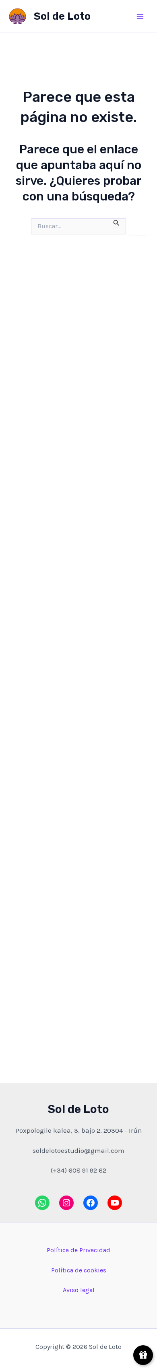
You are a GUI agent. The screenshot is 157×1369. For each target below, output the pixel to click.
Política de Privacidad (78, 1250)
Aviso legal (79, 1290)
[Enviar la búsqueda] (116, 222)
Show (143, 1355)
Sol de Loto (62, 16)
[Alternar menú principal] (140, 16)
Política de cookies (78, 1270)
